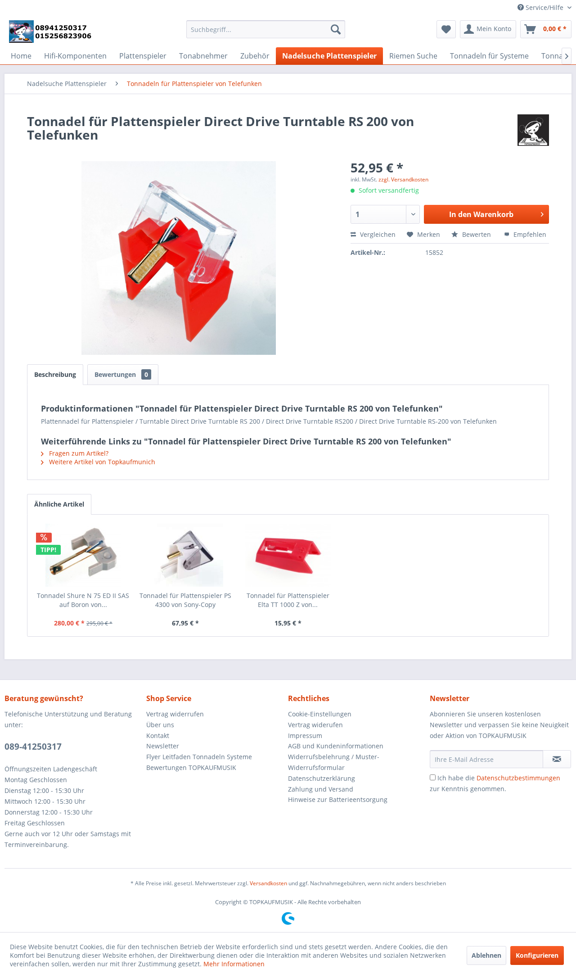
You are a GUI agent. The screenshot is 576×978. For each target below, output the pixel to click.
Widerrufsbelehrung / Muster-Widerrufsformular (333, 762)
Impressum (305, 735)
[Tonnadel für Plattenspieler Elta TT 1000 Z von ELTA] (288, 555)
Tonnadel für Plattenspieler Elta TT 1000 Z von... (288, 600)
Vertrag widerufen (315, 724)
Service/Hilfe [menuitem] (544, 7)
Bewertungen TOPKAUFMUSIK (191, 767)
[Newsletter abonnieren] (557, 759)
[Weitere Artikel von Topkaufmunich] (533, 130)
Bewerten (476, 234)
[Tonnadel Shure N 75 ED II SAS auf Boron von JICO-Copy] (83, 555)
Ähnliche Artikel (59, 504)
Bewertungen (121, 374)
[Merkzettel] (446, 29)
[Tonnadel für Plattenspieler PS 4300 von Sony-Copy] (186, 555)
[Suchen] (335, 29)
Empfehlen (529, 234)
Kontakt (157, 735)
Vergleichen (377, 234)
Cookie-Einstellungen (319, 714)
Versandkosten (268, 883)
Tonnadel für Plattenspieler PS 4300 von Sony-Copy (185, 600)
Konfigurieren (537, 955)
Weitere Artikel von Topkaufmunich (101, 461)
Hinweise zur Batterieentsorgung (337, 799)
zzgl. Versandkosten (403, 179)
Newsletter (162, 746)
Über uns (160, 724)
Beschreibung (55, 374)
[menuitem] (265, 29)
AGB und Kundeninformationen (335, 746)
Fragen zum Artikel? (77, 453)
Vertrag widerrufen (175, 714)
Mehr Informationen (234, 964)
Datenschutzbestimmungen (518, 778)
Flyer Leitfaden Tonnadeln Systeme (199, 756)
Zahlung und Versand (320, 789)
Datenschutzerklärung (321, 778)
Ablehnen (486, 955)
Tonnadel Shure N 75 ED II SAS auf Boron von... (83, 600)
